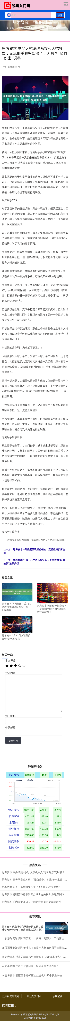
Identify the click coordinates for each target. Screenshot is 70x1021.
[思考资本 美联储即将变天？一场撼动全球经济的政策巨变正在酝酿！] (52, 592)
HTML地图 (54, 1014)
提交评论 (13, 740)
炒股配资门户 (34, 996)
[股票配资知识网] (18, 5)
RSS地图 (43, 1014)
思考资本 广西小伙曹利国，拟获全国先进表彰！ (32, 966)
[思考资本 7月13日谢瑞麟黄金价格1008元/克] (17, 624)
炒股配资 (57, 996)
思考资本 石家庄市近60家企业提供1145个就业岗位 (33, 975)
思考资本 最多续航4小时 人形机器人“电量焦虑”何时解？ (33, 872)
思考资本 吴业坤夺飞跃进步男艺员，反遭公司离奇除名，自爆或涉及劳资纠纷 (22, 928)
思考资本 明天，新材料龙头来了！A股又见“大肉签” (30, 887)
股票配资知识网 (10, 996)
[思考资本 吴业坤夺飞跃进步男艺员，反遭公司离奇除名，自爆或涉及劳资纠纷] (56, 928)
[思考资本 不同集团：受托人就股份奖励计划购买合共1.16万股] (17, 591)
